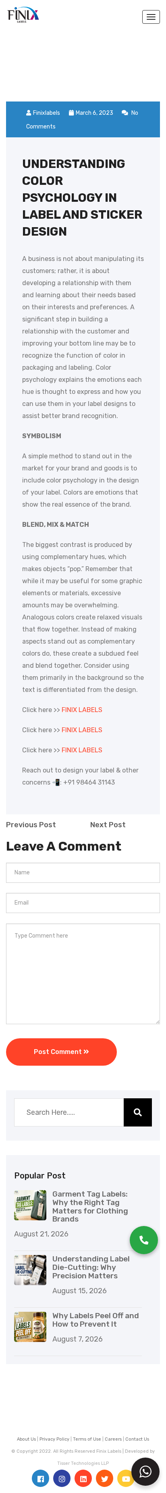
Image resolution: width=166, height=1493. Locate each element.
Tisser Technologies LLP (83, 1463)
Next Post (108, 824)
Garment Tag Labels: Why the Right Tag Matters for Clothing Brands (90, 1206)
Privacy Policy (54, 1439)
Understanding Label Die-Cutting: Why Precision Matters (91, 1267)
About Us (26, 1439)
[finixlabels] (23, 10)
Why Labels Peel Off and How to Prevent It (95, 1320)
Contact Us (137, 1439)
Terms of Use (87, 1439)
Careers (113, 1439)
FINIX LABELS (82, 710)
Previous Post (31, 824)
